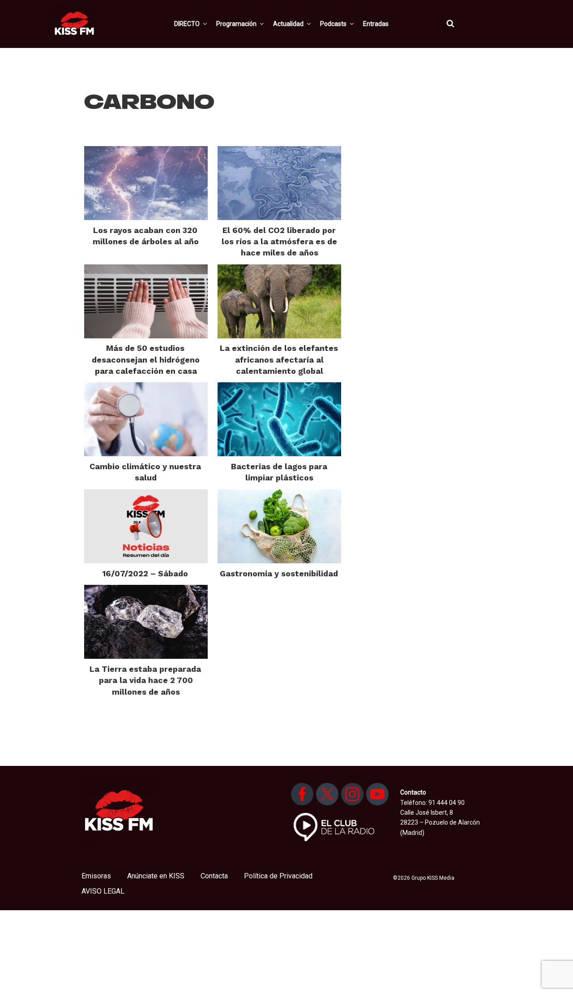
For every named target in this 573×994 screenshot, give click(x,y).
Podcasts (333, 23)
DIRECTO (187, 23)
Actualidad (288, 23)
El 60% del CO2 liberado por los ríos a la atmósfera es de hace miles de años (279, 241)
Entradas (376, 23)
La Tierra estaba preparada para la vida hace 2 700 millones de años (145, 680)
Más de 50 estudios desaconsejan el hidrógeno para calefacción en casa (146, 359)
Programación (236, 23)
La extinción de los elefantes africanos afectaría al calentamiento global (279, 359)
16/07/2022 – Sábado (145, 573)
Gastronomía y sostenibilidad (279, 573)
